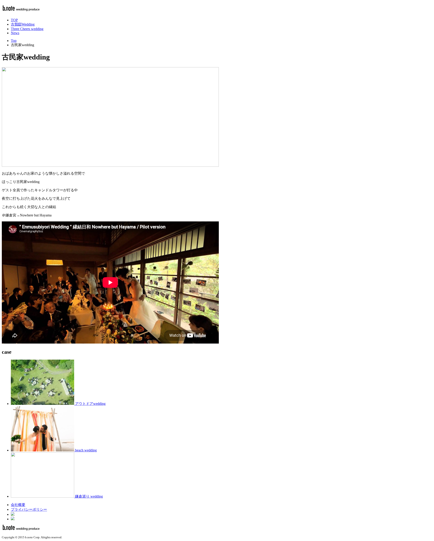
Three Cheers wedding (27, 29)
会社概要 (18, 505)
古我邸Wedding (23, 24)
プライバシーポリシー (29, 509)
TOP (14, 20)
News (15, 33)
